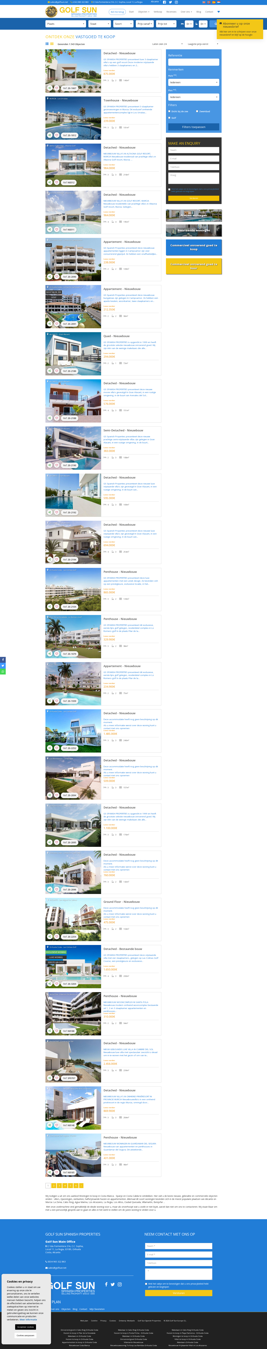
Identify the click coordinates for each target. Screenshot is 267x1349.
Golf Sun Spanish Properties (149, 1320)
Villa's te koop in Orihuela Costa (188, 1339)
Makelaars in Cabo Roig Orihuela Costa (187, 1330)
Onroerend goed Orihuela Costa (133, 1339)
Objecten (143, 11)
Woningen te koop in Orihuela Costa (188, 1336)
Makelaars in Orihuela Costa (79, 1336)
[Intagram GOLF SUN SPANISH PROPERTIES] (176, 2)
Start (131, 11)
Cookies (112, 1320)
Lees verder (109, 70)
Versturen (194, 198)
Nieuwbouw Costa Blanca (79, 1345)
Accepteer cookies (25, 1327)
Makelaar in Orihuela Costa (133, 1336)
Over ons (186, 11)
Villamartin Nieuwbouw (133, 1342)
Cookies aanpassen (25, 1335)
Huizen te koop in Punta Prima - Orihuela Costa (133, 1333)
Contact (209, 11)
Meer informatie (28, 1319)
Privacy (103, 1320)
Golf (173, 117)
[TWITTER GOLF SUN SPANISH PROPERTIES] (171, 2)
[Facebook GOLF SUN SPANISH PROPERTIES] (165, 2)
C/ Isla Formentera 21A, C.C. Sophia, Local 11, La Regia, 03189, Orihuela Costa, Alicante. (64, 1249)
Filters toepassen (193, 127)
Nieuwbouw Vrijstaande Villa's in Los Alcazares (188, 1345)
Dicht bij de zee (179, 111)
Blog (198, 11)
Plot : (172, 90)
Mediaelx (131, 1320)
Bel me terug (117, 11)
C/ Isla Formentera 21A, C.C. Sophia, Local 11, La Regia (117, 2)
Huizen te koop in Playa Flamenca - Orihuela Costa (187, 1333)
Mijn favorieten (97, 1309)
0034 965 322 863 (56, 1261)
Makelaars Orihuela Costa (187, 1342)
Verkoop (158, 11)
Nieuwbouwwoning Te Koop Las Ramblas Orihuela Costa (133, 1345)
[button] (65, 23)
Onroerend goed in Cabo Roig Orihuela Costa (79, 1330)
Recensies (171, 11)
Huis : (172, 75)
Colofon (94, 1320)
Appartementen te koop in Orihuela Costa (79, 1342)
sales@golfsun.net (59, 2)
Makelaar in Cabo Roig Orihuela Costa (133, 1330)
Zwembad (204, 111)
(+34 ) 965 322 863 (80, 2)
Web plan (84, 1320)
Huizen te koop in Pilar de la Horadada (79, 1333)
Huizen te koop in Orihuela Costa (79, 1339)
